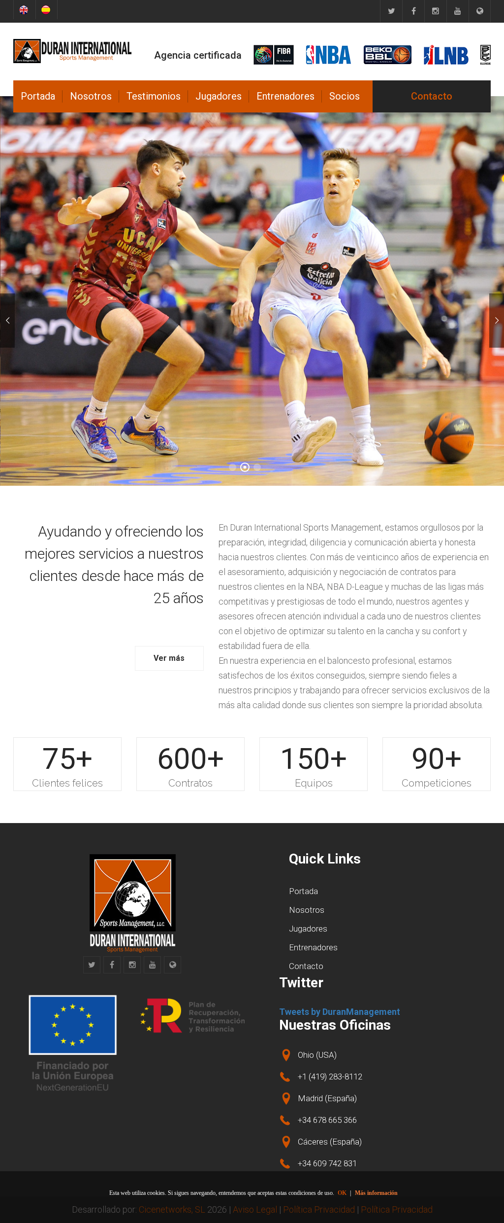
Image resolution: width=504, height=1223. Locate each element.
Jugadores (218, 96)
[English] (24, 9)
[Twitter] (391, 11)
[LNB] (446, 55)
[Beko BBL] (387, 55)
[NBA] (328, 55)
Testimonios (153, 96)
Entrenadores (285, 96)
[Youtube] (457, 11)
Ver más (169, 658)
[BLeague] (485, 55)
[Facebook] (413, 11)
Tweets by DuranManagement (339, 1012)
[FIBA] (273, 55)
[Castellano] (46, 9)
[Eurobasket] (480, 11)
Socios (344, 96)
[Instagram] (435, 11)
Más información (376, 1192)
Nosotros (91, 96)
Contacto (431, 96)
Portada (38, 96)
